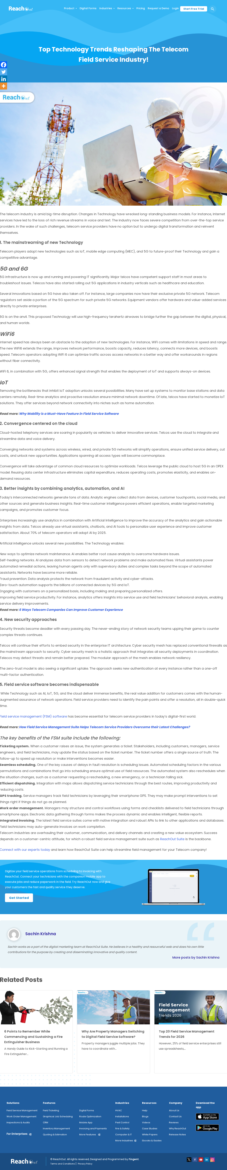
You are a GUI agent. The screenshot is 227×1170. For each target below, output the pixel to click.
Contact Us (175, 1116)
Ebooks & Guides (152, 1140)
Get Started (19, 898)
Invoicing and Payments (93, 1128)
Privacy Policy (85, 1163)
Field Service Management (22, 1110)
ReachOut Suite (172, 839)
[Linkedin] (3, 78)
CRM (45, 1122)
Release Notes (177, 1134)
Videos (146, 1122)
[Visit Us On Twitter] (189, 1159)
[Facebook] (3, 64)
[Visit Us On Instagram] (212, 1159)
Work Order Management (21, 1116)
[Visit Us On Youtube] (201, 1159)
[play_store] (207, 1129)
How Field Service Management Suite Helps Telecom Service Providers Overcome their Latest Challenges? (104, 727)
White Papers (149, 1134)
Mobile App (85, 1122)
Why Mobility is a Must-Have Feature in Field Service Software (69, 413)
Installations (122, 1116)
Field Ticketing (51, 1110)
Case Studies (149, 1128)
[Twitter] (3, 71)
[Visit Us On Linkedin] (207, 1159)
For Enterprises (17, 1134)
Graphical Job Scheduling (58, 1116)
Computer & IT (123, 1134)
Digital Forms (88, 8)
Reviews (174, 1122)
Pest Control (122, 1122)
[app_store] (207, 1118)
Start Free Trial (193, 9)
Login (175, 8)
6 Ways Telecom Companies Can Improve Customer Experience (71, 609)
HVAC (118, 1110)
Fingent (134, 1159)
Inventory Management (56, 1128)
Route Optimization (90, 1116)
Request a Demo (158, 8)
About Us (174, 1110)
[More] (3, 86)
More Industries (124, 1140)
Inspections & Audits (18, 1122)
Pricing (140, 8)
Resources (124, 8)
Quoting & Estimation (55, 1134)
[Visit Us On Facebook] (195, 1159)
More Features (87, 1134)
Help (144, 1110)
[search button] (212, 9)
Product (69, 8)
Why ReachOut (177, 1128)
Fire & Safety (122, 1128)
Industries (105, 8)
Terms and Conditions (62, 1163)
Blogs (145, 1116)
